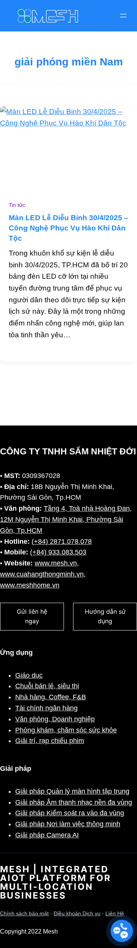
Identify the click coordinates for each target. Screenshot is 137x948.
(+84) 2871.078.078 (62, 541)
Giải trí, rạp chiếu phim (49, 741)
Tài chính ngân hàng (46, 708)
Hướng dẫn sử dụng (105, 616)
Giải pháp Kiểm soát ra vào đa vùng (69, 813)
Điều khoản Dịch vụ (77, 913)
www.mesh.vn (56, 563)
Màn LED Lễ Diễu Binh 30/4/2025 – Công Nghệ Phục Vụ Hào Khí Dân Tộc (68, 228)
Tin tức (17, 205)
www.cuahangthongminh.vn (42, 574)
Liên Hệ (114, 913)
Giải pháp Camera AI (47, 835)
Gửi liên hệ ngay (32, 616)
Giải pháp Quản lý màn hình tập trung (72, 791)
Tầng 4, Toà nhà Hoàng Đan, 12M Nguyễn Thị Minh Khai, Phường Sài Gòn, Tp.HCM (66, 519)
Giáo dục (29, 675)
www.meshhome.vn (29, 585)
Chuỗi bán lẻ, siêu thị (47, 686)
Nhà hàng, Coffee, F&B (50, 697)
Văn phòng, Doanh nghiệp (55, 719)
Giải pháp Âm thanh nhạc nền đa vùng (73, 802)
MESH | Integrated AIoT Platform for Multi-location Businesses (55, 882)
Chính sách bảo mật (24, 913)
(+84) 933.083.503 (58, 552)
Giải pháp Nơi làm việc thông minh (67, 824)
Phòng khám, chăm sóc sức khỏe (66, 730)
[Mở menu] (123, 15)
